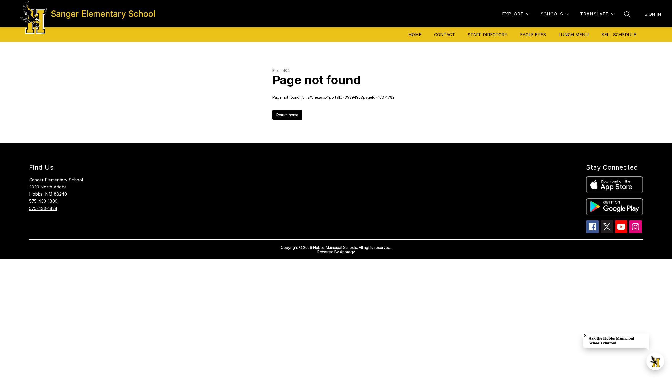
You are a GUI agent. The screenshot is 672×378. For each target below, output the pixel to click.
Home (415, 34)
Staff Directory (487, 34)
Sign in (652, 14)
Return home (287, 115)
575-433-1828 (43, 208)
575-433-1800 (43, 201)
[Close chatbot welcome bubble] (585, 335)
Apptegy (347, 252)
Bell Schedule (618, 34)
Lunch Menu (574, 34)
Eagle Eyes (533, 34)
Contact (444, 34)
